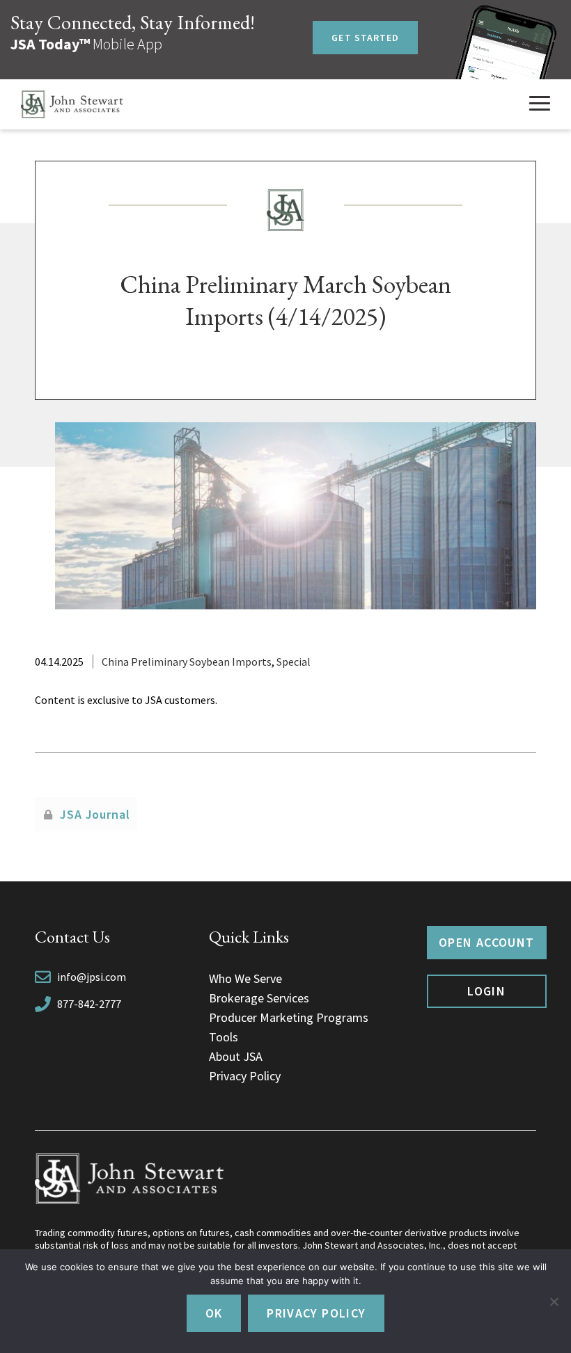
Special (293, 662)
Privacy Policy (245, 1076)
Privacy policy (316, 1313)
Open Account (486, 942)
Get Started (365, 37)
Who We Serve (245, 978)
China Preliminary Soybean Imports (187, 662)
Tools (223, 1037)
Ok (214, 1313)
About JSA (236, 1056)
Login (486, 991)
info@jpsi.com (91, 977)
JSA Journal (95, 814)
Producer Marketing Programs (288, 1017)
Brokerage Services (259, 998)
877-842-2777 (89, 1004)
